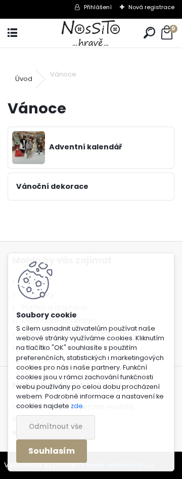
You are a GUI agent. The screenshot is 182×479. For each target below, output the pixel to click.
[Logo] (91, 33)
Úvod (23, 79)
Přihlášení (98, 7)
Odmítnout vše (55, 426)
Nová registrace (151, 7)
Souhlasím (51, 451)
